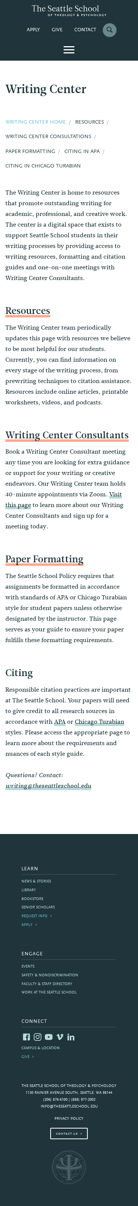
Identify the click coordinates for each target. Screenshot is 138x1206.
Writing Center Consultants (67, 435)
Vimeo (60, 1037)
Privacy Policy (69, 1119)
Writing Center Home (35, 122)
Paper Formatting (44, 559)
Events (27, 966)
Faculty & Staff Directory (46, 984)
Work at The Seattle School (49, 992)
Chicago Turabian (99, 721)
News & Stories (36, 881)
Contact (85, 30)
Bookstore (32, 899)
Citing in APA (82, 152)
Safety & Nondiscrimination (49, 975)
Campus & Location (40, 1048)
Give (57, 30)
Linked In (71, 1037)
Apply (33, 30)
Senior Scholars (38, 907)
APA (60, 721)
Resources (27, 310)
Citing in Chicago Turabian (43, 166)
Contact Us (67, 1133)
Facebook (26, 1037)
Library (28, 890)
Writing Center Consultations (48, 137)
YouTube (49, 1037)
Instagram (38, 1037)
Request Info (34, 916)
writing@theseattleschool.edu (48, 786)
